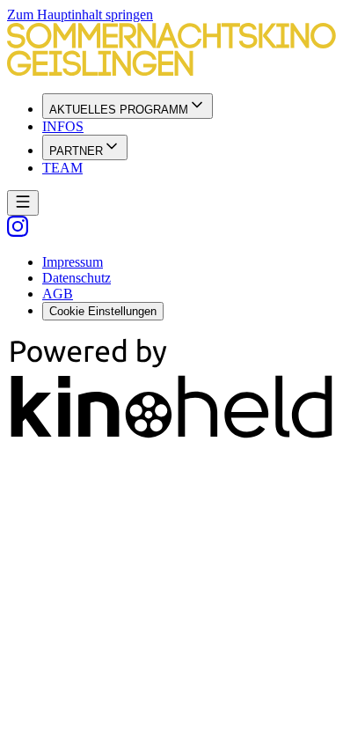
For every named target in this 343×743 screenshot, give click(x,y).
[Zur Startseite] (171, 51)
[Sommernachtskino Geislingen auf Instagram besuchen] (17, 231)
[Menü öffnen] (23, 203)
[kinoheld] (171, 437)
